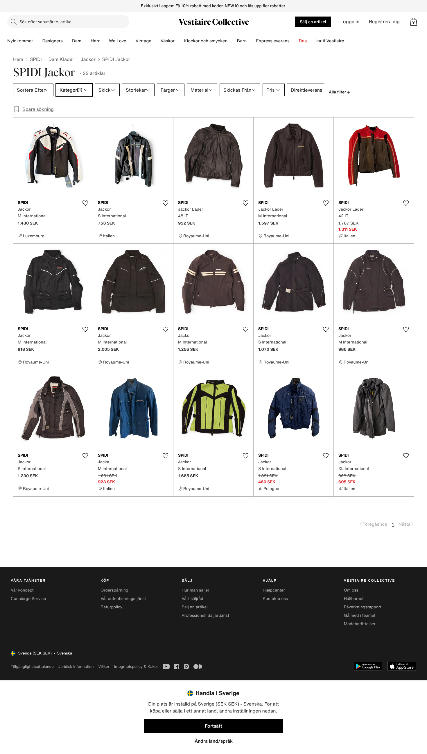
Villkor (103, 666)
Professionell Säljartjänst (205, 615)
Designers (52, 41)
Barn (242, 41)
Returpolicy (111, 607)
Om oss (351, 590)
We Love (117, 41)
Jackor (88, 59)
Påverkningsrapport (363, 607)
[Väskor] (179, 41)
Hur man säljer (195, 590)
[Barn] (251, 41)
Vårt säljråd (192, 599)
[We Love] (131, 41)
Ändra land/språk (214, 740)
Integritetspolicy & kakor (136, 666)
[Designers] (67, 41)
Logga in (350, 22)
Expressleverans (272, 41)
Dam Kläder (61, 59)
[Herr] (104, 41)
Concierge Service (28, 599)
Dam (76, 41)
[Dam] (86, 41)
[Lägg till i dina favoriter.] (85, 203)
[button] (414, 22)
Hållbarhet (354, 599)
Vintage (143, 41)
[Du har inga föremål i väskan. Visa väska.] (414, 22)
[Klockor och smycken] (232, 41)
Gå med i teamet (360, 615)
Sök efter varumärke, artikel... (47, 22)
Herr (95, 41)
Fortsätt (213, 725)
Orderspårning (114, 590)
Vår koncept (22, 590)
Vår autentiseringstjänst (123, 599)
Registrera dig (384, 22)
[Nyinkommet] (37, 41)
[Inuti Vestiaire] (349, 41)
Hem (18, 59)
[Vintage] (156, 41)
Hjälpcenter (274, 590)
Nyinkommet (20, 41)
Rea (303, 41)
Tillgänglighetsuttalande (32, 666)
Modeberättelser (360, 624)
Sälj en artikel (313, 22)
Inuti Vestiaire (330, 41)
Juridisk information (76, 666)
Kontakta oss (275, 599)
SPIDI (36, 59)
